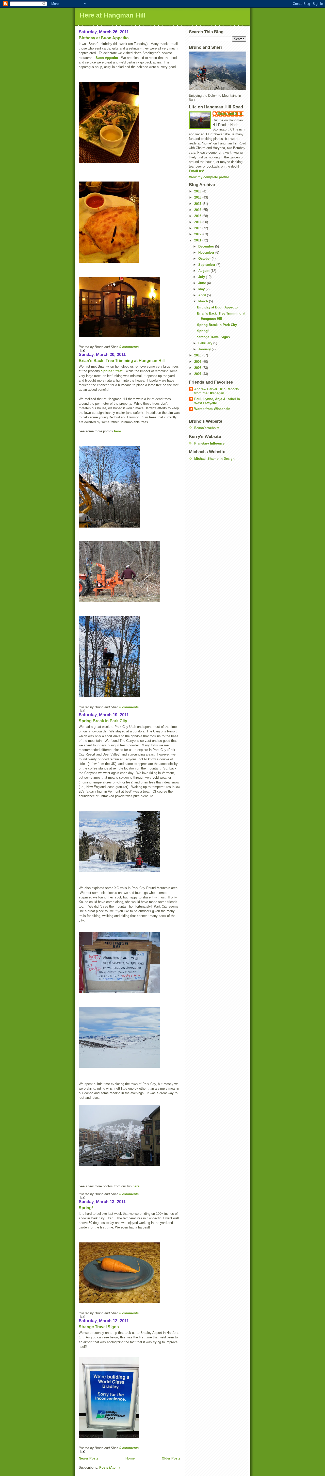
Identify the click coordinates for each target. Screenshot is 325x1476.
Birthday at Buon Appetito (104, 38)
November (206, 252)
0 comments (129, 347)
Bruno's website (206, 428)
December (206, 246)
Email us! (196, 171)
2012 (198, 234)
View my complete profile (209, 177)
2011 (198, 240)
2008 (198, 368)
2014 (198, 222)
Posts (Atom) (109, 1467)
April (202, 295)
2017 (198, 204)
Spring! (86, 1208)
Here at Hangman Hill (112, 15)
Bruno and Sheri (230, 114)
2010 (198, 355)
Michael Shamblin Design (214, 459)
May (202, 289)
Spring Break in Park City (103, 721)
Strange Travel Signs (99, 1327)
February (205, 343)
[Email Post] (129, 350)
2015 (198, 216)
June (202, 283)
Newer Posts (88, 1458)
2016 (198, 210)
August (204, 271)
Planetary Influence (209, 443)
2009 (198, 362)
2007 (198, 374)
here (117, 431)
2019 (198, 191)
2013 (198, 228)
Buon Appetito (106, 58)
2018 (198, 197)
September (207, 265)
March (203, 301)
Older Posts (171, 1458)
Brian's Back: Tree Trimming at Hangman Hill (122, 360)
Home (130, 1458)
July (202, 277)
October (205, 258)
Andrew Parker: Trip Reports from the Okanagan (216, 391)
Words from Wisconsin (212, 409)
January (205, 349)
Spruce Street (111, 371)
